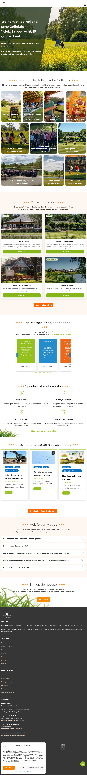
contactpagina (43, 532)
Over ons (4, 660)
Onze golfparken (6, 646)
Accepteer (8, 767)
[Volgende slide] (70, 355)
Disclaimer (4, 685)
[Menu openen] (85, 5)
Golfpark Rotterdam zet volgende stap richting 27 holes (14, 477)
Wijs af (22, 767)
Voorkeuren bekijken (36, 767)
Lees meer (8, 492)
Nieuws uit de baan (11, 470)
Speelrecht (4, 650)
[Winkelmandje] (82, 764)
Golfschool (4, 657)
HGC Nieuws (5, 664)
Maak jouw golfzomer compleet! (71, 477)
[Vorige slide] (17, 355)
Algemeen (9, 467)
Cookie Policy (18, 771)
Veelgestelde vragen (8, 692)
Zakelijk (3, 653)
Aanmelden (43, 599)
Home (3, 643)
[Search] (85, 1)
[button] (43, 745)
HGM (17, 467)
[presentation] (15, 457)
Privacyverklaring (26, 771)
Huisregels (4, 689)
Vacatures (4, 675)
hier (62, 529)
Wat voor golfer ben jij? (61, 334)
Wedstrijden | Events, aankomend (69, 471)
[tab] (35, 372)
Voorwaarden (5, 678)
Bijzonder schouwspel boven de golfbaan (43, 473)
